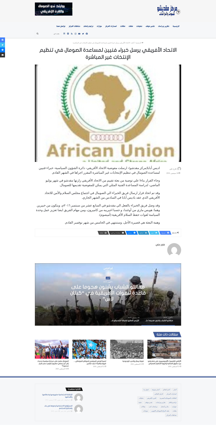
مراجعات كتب (153, 407)
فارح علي (173, 169)
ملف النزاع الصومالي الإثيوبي (160, 411)
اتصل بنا (146, 390)
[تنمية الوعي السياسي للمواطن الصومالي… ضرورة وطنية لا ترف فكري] (89, 349)
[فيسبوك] (2, 39)
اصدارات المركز (111, 26)
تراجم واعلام (88, 26)
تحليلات (139, 26)
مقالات (122, 26)
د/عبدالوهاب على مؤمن (64, 400)
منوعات (145, 411)
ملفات (131, 26)
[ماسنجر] (2, 49)
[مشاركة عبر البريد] (2, 54)
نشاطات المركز (74, 26)
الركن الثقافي (158, 394)
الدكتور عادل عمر (66, 411)
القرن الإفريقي (151, 398)
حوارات (99, 26)
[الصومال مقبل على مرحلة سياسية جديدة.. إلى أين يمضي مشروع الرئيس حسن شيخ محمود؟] (52, 349)
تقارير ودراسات (163, 26)
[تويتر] (2, 44)
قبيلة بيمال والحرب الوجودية (133, 361)
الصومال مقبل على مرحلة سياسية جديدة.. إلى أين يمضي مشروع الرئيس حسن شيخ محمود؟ (53, 363)
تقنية (140, 402)
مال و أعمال (164, 407)
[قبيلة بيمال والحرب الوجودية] (127, 349)
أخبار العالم (166, 390)
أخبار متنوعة (156, 390)
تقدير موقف (150, 26)
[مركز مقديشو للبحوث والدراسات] (168, 11)
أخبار (132, 43)
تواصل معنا (60, 26)
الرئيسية (176, 26)
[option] (108, 294)
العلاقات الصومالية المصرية (168, 398)
